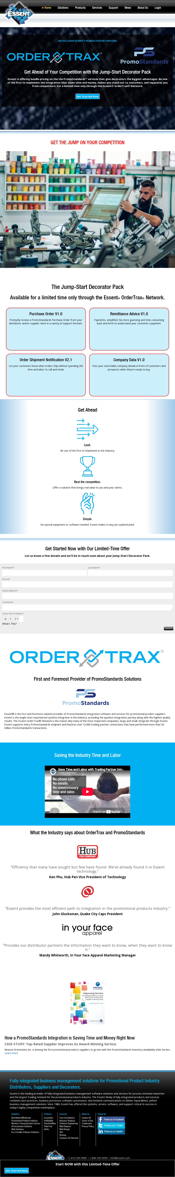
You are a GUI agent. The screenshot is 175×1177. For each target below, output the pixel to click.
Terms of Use (87, 1120)
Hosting (62, 1135)
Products (80, 7)
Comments (7, 602)
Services (97, 7)
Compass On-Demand (68, 1138)
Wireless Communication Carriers (25, 1123)
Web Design (64, 1129)
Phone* (6, 579)
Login (158, 7)
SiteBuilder (48, 1120)
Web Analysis (65, 1126)
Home (47, 7)
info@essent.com (120, 1158)
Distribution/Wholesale (21, 1118)
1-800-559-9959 (98, 1158)
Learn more (11, 1053)
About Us (143, 7)
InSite (46, 1129)
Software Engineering (68, 1123)
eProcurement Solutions (21, 1126)
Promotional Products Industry (24, 1120)
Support (113, 7)
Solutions (63, 7)
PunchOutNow (50, 1123)
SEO (61, 1132)
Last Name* (94, 567)
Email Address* (10, 590)
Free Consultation (67, 1118)
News (128, 7)
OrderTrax (48, 1126)
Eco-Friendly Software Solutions (25, 1132)
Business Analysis (67, 1120)
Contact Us (86, 1118)
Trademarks (87, 1123)
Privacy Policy (88, 1126)
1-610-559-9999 (77, 1158)
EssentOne (48, 1118)
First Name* (8, 567)
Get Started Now (88, 96)
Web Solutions (17, 1129)
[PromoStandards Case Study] (87, 981)
